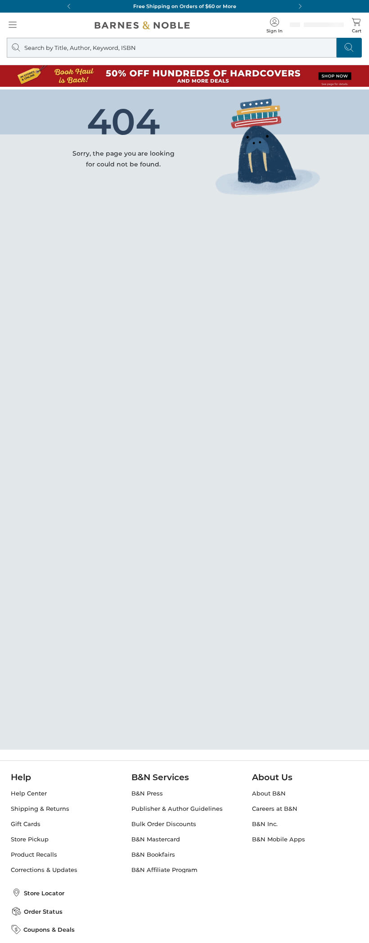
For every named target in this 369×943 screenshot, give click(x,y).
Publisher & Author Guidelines (177, 808)
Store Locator (44, 893)
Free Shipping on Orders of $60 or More (184, 6)
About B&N (269, 793)
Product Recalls (34, 854)
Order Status (43, 911)
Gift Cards (25, 824)
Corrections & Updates (44, 870)
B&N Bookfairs (153, 854)
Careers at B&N (274, 808)
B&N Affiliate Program (164, 870)
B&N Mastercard (155, 839)
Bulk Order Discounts (163, 824)
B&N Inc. (265, 824)
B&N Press (147, 793)
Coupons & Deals (49, 929)
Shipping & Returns (40, 808)
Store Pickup (30, 839)
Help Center (29, 793)
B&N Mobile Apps (278, 839)
